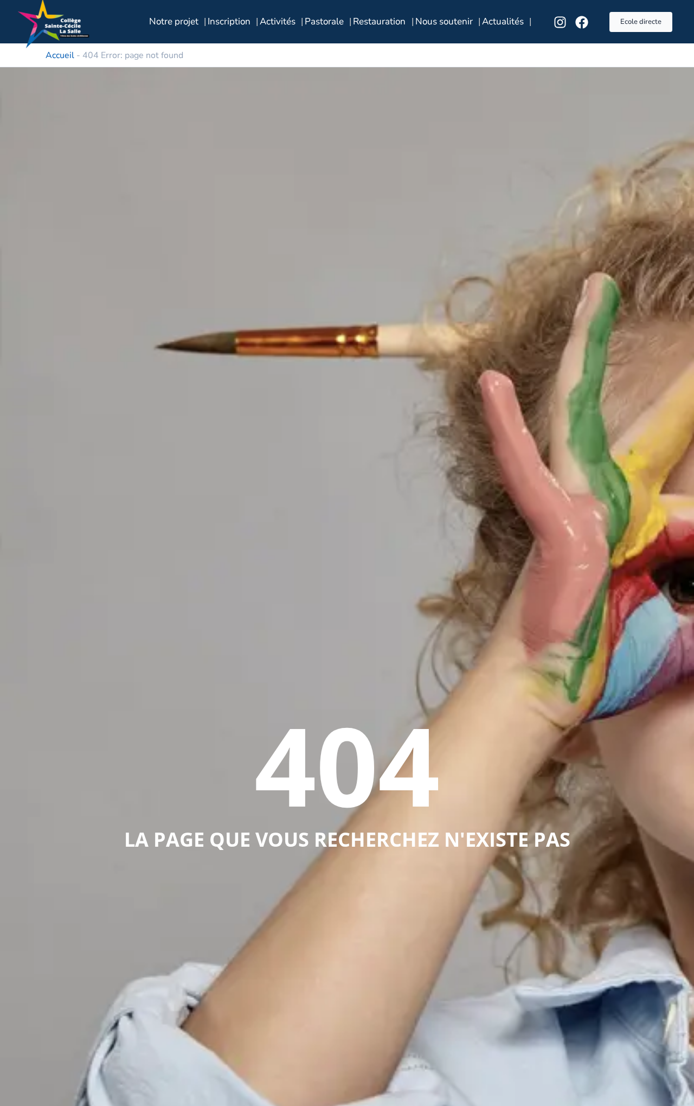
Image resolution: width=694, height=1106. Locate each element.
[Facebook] (581, 22)
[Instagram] (560, 22)
